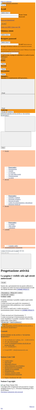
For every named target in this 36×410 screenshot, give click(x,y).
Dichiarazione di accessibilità (13, 367)
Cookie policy (9, 361)
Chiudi (3, 64)
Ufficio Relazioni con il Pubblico (15, 366)
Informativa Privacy (11, 364)
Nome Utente (23, 15)
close (3, 147)
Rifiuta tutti (16, 293)
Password (22, 17)
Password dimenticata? (8, 20)
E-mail (21, 44)
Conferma (10, 112)
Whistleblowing (9, 371)
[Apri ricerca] (20, 124)
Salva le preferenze (15, 322)
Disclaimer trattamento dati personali (12, 392)
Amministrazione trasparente (13, 374)
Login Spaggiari (15, 51)
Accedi (3, 5)
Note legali (8, 362)
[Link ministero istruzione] (9, 3)
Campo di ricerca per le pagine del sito (12, 251)
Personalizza (5, 293)
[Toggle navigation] (16, 139)
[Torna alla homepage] (18, 114)
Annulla (4, 112)
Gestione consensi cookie (12, 373)
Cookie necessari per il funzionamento (12, 315)
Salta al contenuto (6, 1)
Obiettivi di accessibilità (12, 369)
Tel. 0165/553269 (12, 341)
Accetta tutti (8, 295)
